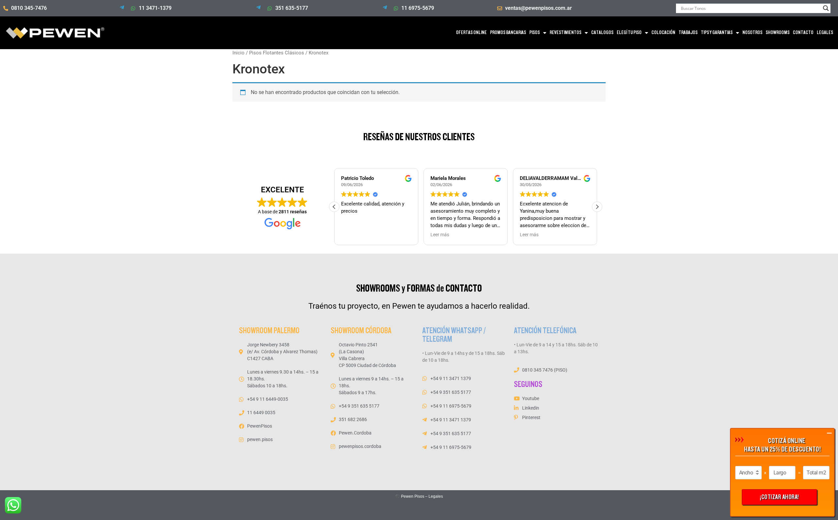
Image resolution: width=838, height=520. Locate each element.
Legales (435, 496)
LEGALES (825, 32)
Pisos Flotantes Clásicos (276, 53)
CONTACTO (803, 32)
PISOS (534, 32)
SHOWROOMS (778, 32)
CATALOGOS (602, 32)
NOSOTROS (752, 32)
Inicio (238, 53)
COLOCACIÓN (663, 32)
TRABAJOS (688, 32)
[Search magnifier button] (825, 8)
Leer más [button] (439, 234)
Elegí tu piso (629, 32)
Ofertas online (471, 32)
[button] (597, 207)
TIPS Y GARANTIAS (717, 32)
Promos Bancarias (508, 32)
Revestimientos (565, 32)
